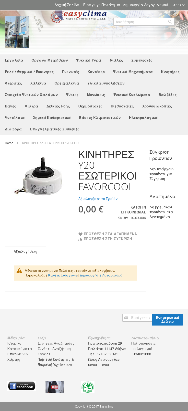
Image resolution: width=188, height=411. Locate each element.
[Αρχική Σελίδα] (17, 32)
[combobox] (144, 22)
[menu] (94, 94)
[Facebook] (21, 385)
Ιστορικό (14, 343)
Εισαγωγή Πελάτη (99, 4)
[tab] (25, 251)
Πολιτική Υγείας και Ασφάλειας (55, 364)
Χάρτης (13, 359)
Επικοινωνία (17, 354)
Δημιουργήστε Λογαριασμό (101, 275)
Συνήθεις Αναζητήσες (56, 343)
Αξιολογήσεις (25, 251)
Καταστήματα (19, 348)
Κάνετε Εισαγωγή (62, 275)
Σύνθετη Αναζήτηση (54, 348)
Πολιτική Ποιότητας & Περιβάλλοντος (56, 359)
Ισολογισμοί (141, 348)
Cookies (44, 354)
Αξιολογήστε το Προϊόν (98, 198)
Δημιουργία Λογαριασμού (145, 4)
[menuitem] (14, 60)
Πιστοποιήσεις (143, 343)
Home (9, 143)
